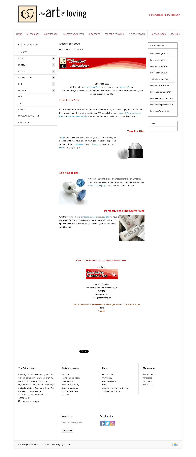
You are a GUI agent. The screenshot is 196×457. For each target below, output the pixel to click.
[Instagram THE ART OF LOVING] (112, 423)
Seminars (175, 34)
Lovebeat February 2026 (160, 92)
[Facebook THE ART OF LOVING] (102, 423)
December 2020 (69, 43)
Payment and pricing (70, 384)
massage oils (95, 217)
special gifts (125, 87)
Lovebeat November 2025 (161, 98)
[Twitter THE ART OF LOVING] (107, 423)
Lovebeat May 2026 (158, 72)
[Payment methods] (175, 444)
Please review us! (137, 34)
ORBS (95, 144)
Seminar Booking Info (111, 391)
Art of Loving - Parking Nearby (115, 388)
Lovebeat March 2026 (159, 85)
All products (33, 34)
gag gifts (105, 217)
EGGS (61, 147)
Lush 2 (123, 113)
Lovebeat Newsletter (73, 34)
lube (78, 217)
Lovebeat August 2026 (159, 53)
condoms (85, 217)
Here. (101, 307)
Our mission (107, 374)
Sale (20, 103)
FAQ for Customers (114, 34)
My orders (147, 378)
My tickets (147, 381)
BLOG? (98, 260)
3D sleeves (78, 144)
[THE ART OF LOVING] (74, 15)
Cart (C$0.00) (157, 15)
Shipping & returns (70, 388)
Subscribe (67, 430)
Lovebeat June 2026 (158, 66)
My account (173, 15)
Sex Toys (22, 58)
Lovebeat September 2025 (161, 104)
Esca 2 (62, 116)
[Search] (19, 45)
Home (19, 34)
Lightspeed (65, 444)
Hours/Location (158, 34)
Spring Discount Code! (159, 79)
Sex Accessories (26, 77)
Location (65, 394)
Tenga (62, 137)
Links (104, 384)
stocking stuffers (92, 87)
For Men (22, 65)
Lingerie (22, 90)
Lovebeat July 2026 (158, 60)
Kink (20, 84)
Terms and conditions (71, 378)
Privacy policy (67, 381)
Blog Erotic (94, 34)
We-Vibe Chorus (134, 113)
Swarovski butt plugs (97, 185)
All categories (51, 34)
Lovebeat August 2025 (159, 111)
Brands (22, 109)
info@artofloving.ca (30, 401)
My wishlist (148, 384)
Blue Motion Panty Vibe (77, 116)
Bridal (21, 71)
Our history (107, 378)
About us (65, 374)
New (20, 96)
